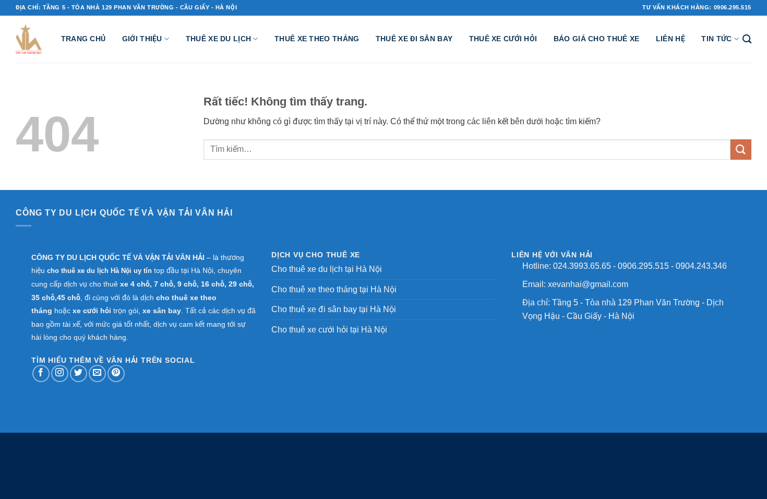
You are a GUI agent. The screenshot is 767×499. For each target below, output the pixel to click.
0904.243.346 (701, 266)
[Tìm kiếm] (746, 39)
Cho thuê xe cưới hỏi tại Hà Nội (329, 329)
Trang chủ (83, 38)
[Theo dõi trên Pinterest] (116, 373)
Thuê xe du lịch (218, 38)
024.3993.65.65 (582, 266)
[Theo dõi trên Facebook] (41, 373)
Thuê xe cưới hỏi (503, 38)
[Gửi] (740, 149)
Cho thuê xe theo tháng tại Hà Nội (334, 289)
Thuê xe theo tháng (316, 38)
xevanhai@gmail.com (588, 284)
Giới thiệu (142, 38)
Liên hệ (670, 38)
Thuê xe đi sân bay (414, 38)
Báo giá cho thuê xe (596, 38)
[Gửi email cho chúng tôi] (97, 373)
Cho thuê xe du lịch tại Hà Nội (326, 269)
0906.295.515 (643, 266)
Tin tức (716, 38)
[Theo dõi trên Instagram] (59, 373)
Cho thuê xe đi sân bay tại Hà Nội (333, 309)
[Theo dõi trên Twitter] (78, 373)
